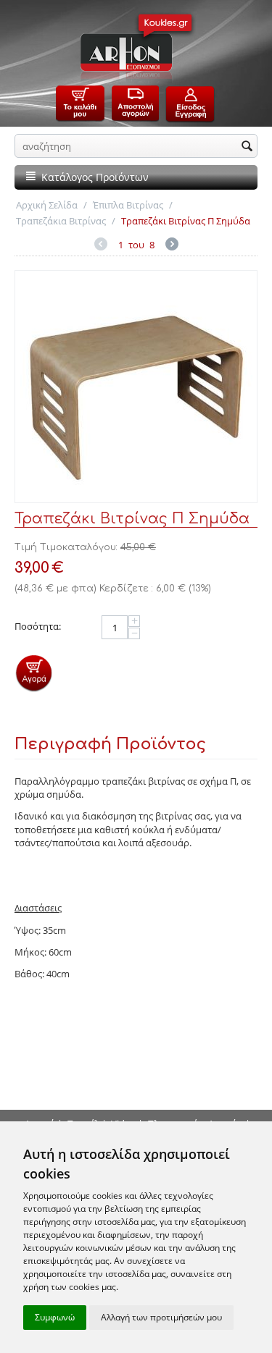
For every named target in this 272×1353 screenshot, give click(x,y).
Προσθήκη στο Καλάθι (34, 673)
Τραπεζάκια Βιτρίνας (61, 220)
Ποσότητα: (38, 626)
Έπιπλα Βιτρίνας (128, 204)
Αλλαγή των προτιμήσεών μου (161, 1317)
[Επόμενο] (171, 246)
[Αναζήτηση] (246, 147)
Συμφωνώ (55, 1317)
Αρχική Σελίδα (47, 204)
